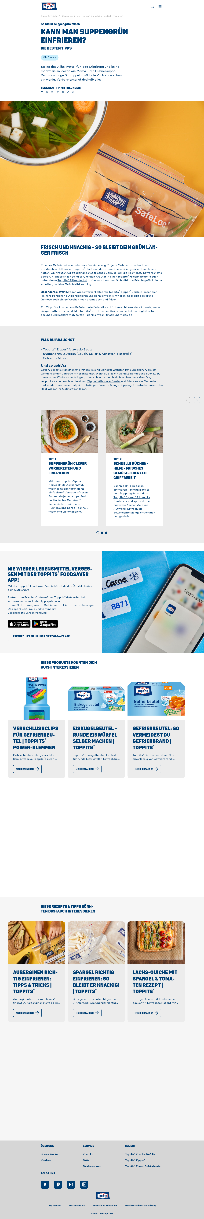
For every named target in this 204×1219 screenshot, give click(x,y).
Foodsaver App (92, 1166)
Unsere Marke (49, 1154)
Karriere (46, 1160)
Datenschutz (77, 1206)
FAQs (86, 1160)
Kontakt (88, 1154)
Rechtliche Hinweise (104, 1206)
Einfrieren (49, 57)
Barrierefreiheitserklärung (140, 1206)
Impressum (54, 1206)
